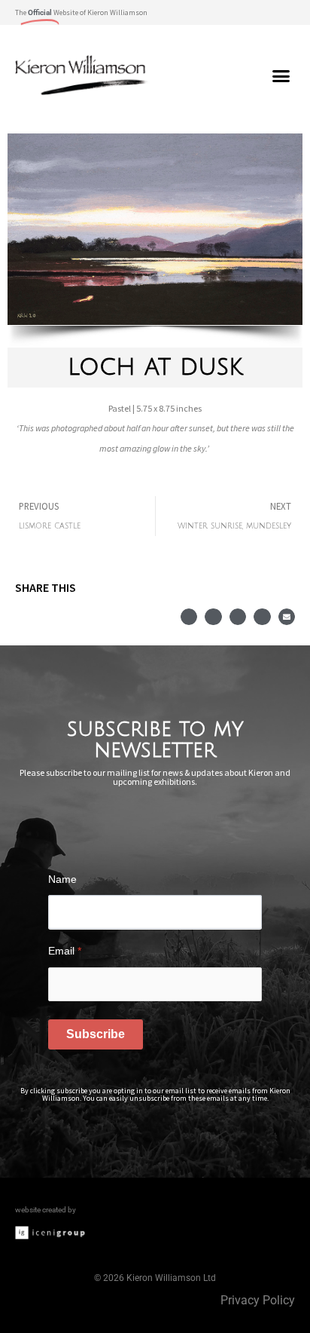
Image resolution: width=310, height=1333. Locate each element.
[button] (282, 12)
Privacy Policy (257, 1300)
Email (64, 951)
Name (62, 879)
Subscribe (95, 1034)
